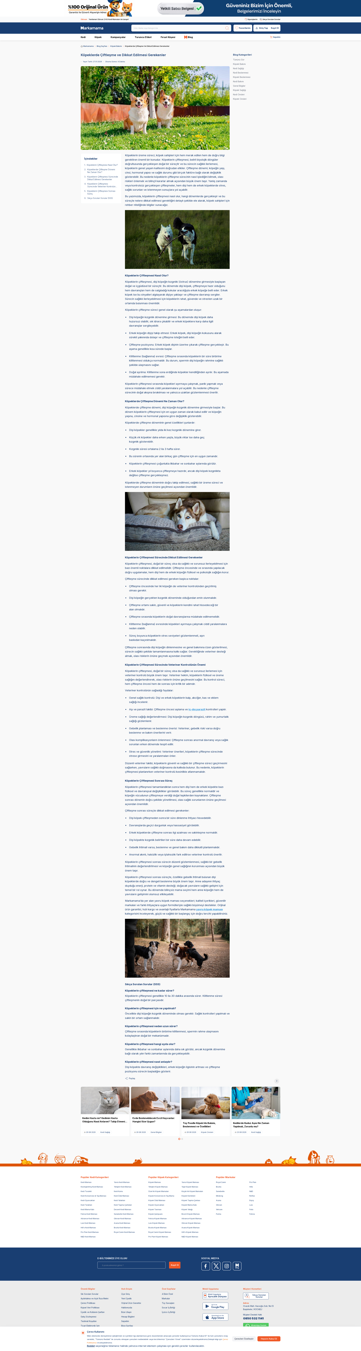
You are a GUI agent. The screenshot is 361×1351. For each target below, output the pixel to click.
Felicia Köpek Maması (157, 1218)
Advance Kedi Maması (90, 1218)
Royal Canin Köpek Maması (159, 1232)
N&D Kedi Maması (88, 1237)
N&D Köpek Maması (190, 1237)
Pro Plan (252, 1182)
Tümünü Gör (238, 59)
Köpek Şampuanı (155, 1214)
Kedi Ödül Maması (121, 1196)
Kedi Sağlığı (238, 68)
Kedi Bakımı (238, 81)
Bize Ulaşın (126, 1312)
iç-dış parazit (197, 709)
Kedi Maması (86, 1182)
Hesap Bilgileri (128, 1316)
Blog (190, 37)
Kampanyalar (118, 37)
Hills (251, 1187)
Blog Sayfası (102, 46)
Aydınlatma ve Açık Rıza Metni (94, 1298)
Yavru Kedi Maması (122, 1182)
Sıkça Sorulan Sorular (271, 19)
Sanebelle (220, 1191)
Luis (251, 1205)
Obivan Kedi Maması (122, 1218)
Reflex (252, 1196)
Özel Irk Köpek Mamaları (158, 1191)
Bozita (218, 1187)
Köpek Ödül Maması (156, 1200)
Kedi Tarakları (86, 1205)
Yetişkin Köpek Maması (158, 1187)
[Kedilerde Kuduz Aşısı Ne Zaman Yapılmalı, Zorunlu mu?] (256, 1103)
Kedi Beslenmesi (240, 72)
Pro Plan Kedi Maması (90, 1232)
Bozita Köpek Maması (157, 1228)
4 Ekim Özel (167, 1294)
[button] (179, 1139)
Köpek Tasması (154, 1209)
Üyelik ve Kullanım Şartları (93, 1312)
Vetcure (219, 1209)
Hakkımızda (126, 1307)
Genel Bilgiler (239, 86)
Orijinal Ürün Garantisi (131, 1303)
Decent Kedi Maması (122, 1209)
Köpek (98, 37)
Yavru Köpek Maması (190, 1182)
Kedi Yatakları (119, 1200)
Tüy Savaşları (168, 1303)
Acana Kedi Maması (122, 1223)
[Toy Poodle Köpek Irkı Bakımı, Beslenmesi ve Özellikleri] (205, 1103)
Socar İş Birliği (168, 1307)
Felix (251, 1209)
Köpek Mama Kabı (189, 1205)
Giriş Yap (263, 28)
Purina (218, 1214)
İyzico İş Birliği (168, 1312)
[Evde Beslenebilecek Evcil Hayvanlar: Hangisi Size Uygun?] (155, 1100)
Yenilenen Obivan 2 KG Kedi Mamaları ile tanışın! (105, 19)
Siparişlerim (252, 19)
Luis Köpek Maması (156, 1223)
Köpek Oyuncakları (156, 1205)
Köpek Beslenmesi (241, 77)
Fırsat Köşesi (168, 37)
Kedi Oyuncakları (88, 1200)
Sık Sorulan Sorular (89, 1294)
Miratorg (219, 1196)
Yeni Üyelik (126, 1298)
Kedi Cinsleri (239, 94)
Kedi (83, 37)
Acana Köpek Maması (191, 1228)
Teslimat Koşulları (89, 1321)
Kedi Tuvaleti (86, 1191)
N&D (251, 1191)
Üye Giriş (125, 1294)
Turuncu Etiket (143, 37)
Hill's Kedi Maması (88, 1228)
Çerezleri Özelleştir (243, 1339)
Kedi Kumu (118, 1191)
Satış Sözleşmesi (88, 1316)
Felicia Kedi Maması (89, 1214)
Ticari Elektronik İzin (90, 1325)
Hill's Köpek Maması (190, 1232)
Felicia (252, 1214)
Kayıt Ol (275, 28)
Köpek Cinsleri (240, 99)
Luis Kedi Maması (88, 1223)
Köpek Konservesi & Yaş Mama (161, 1196)
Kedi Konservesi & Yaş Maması (93, 1196)
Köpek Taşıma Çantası (191, 1200)
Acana (218, 1200)
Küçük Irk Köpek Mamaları (192, 1191)
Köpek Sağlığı (239, 90)
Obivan (219, 1205)
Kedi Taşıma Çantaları (123, 1205)
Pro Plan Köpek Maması (158, 1237)
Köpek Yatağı (187, 1209)
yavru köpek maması (209, 909)
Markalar (166, 1298)
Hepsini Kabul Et (269, 1339)
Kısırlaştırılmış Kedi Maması (92, 1187)
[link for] (180, 8)
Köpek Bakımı (116, 46)
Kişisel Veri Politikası (90, 1307)
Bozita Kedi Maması (122, 1228)
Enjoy (251, 1200)
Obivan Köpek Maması (191, 1223)
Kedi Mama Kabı (87, 1209)
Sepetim (125, 1321)
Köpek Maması (154, 1182)
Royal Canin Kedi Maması (124, 1232)
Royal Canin (221, 1182)
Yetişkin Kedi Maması (122, 1187)
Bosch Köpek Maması (191, 1214)
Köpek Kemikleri (188, 1196)
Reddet (91, 1345)
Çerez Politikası (88, 1303)
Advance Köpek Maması (192, 1218)
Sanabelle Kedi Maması (123, 1214)
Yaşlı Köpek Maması (190, 1187)
